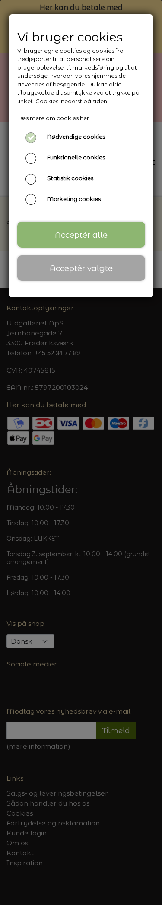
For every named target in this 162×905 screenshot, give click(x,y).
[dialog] (81, 452)
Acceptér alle (81, 235)
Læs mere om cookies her (53, 118)
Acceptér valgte (81, 268)
